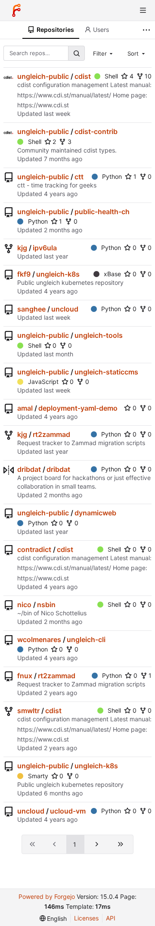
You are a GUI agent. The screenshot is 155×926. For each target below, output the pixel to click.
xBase (112, 273)
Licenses (86, 918)
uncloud (64, 309)
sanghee (31, 309)
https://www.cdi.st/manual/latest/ (64, 95)
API (110, 918)
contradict (34, 549)
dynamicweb (95, 512)
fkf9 (24, 274)
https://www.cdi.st (43, 105)
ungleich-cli (86, 639)
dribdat (29, 469)
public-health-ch (102, 211)
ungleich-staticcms (106, 372)
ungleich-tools (98, 335)
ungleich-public (43, 76)
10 (148, 76)
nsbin (46, 604)
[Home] (16, 10)
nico (24, 604)
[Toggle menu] (143, 10)
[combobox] (104, 53)
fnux (24, 675)
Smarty (38, 775)
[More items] (147, 30)
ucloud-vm (68, 811)
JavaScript (43, 381)
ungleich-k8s (58, 274)
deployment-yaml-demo (78, 408)
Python (112, 176)
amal (25, 408)
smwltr (28, 710)
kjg (22, 247)
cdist (82, 76)
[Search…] (76, 53)
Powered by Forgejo (47, 896)
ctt (79, 176)
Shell (111, 76)
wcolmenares (39, 639)
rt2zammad (51, 434)
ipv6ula (45, 247)
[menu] (53, 918)
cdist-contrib (96, 131)
